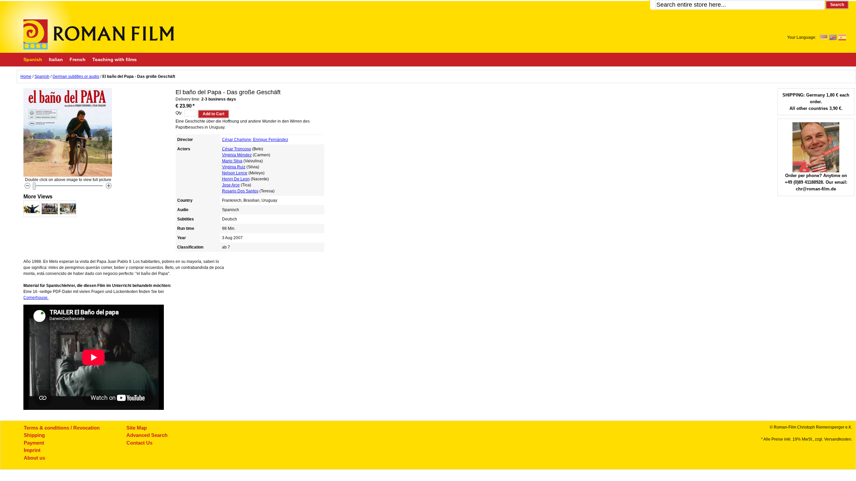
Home (25, 76)
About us (34, 458)
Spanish (41, 76)
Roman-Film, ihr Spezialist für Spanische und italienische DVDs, (98, 34)
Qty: (179, 113)
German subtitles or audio (75, 76)
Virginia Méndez (237, 155)
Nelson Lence (234, 173)
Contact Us (139, 443)
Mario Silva (232, 161)
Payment (34, 443)
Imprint (32, 450)
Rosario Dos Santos (240, 191)
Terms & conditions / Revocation (62, 428)
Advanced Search (147, 435)
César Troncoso (236, 149)
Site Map (136, 428)
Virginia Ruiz (233, 167)
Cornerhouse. (35, 297)
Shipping (34, 435)
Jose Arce (231, 185)
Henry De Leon (236, 179)
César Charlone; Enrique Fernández (255, 139)
